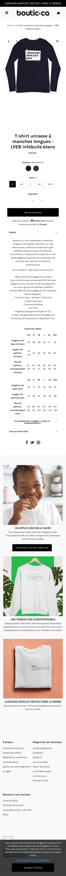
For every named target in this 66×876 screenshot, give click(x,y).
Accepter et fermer (33, 867)
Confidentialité (10, 762)
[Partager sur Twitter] (32, 443)
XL (39, 184)
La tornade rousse (42, 771)
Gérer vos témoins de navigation (33, 860)
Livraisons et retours (13, 748)
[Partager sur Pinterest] (38, 443)
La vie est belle (40, 762)
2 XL (50, 184)
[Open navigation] (6, 12)
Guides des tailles (12, 752)
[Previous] (8, 41)
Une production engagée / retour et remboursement (32, 422)
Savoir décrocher (41, 766)
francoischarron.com (13, 805)
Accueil (11, 25)
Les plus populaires (42, 748)
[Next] (17, 41)
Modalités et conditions (15, 757)
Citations (37, 757)
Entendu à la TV (40, 780)
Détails (12, 232)
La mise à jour (40, 776)
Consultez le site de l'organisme (32, 547)
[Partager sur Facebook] (27, 443)
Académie (38, 752)
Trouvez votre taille (18, 431)
